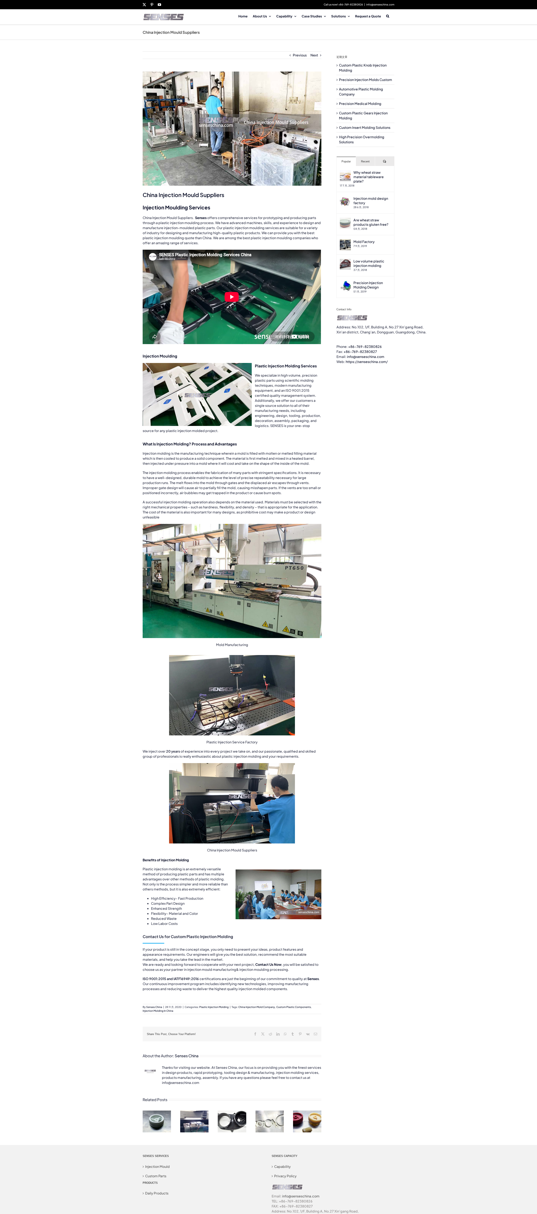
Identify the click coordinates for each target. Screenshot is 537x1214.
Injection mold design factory (370, 200)
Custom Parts (155, 1176)
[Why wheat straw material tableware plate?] (345, 172)
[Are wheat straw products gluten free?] (345, 220)
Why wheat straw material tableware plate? (368, 176)
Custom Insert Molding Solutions (364, 127)
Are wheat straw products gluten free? (370, 222)
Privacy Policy (285, 1176)
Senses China (154, 1007)
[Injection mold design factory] (345, 198)
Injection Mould (157, 1166)
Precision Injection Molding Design (368, 285)
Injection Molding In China (158, 1010)
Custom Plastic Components (293, 1007)
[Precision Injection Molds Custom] (194, 1113)
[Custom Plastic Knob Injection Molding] (157, 1113)
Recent (365, 161)
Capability (282, 1166)
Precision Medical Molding (360, 103)
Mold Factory (364, 241)
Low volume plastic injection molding (368, 263)
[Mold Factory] (345, 242)
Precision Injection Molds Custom (365, 79)
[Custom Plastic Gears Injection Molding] (307, 1113)
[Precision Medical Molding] (269, 1113)
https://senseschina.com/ (367, 361)
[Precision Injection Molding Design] (345, 283)
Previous (300, 55)
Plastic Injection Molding (214, 1007)
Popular (346, 161)
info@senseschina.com (380, 4)
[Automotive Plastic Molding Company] (232, 1113)
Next (314, 55)
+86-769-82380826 (365, 346)
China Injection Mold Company (256, 1007)
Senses (313, 978)
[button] (387, 15)
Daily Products (156, 1193)
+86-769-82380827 (360, 351)
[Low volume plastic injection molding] (345, 261)
